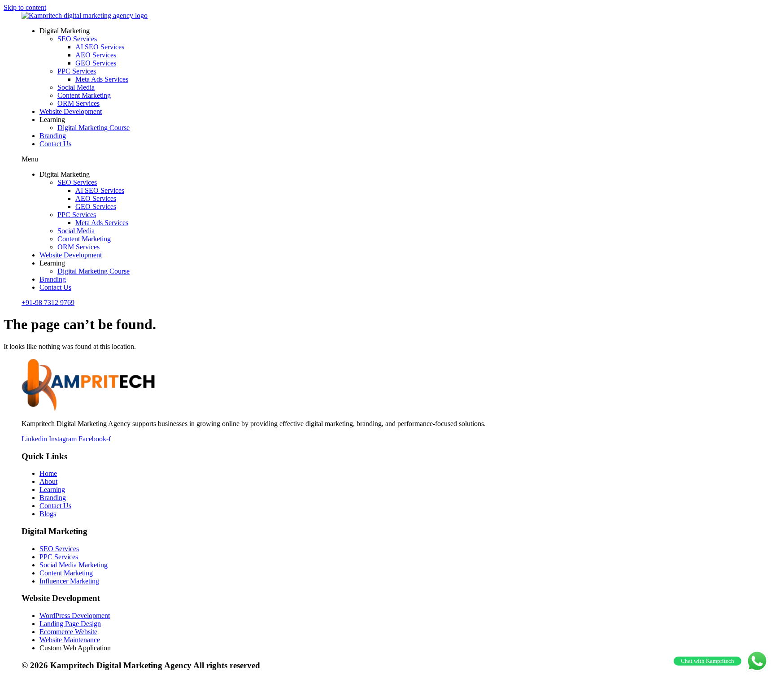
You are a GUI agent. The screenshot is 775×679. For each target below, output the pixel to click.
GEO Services (95, 63)
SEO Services (77, 39)
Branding (52, 135)
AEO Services (95, 55)
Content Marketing (84, 95)
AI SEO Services (99, 47)
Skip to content (25, 7)
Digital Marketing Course (93, 127)
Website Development (70, 111)
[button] (387, 159)
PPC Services (76, 71)
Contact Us (55, 144)
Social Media (76, 87)
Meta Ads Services (101, 79)
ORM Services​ (78, 103)
